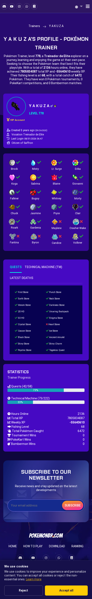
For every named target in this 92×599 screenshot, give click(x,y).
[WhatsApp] (27, 6)
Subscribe (73, 505)
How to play (33, 546)
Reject (23, 590)
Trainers (34, 26)
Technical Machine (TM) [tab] (43, 267)
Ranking (77, 546)
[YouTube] (12, 6)
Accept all (66, 590)
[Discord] (4, 6)
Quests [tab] (16, 267)
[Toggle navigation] (86, 6)
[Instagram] (19, 6)
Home (13, 546)
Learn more (34, 579)
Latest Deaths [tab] (21, 278)
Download (57, 546)
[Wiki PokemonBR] (34, 6)
